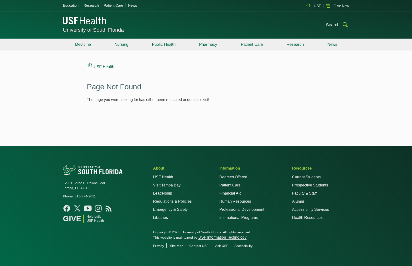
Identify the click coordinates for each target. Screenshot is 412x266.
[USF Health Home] (84, 21)
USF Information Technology (222, 237)
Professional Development (241, 209)
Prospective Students (310, 185)
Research (91, 5)
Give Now (341, 6)
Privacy (158, 246)
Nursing (121, 44)
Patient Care (113, 5)
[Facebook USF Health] (67, 208)
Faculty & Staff (304, 193)
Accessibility (243, 246)
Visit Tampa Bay (166, 185)
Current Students (306, 177)
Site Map (176, 246)
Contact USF (199, 246)
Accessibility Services (310, 209)
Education (70, 5)
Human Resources (235, 201)
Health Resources (307, 218)
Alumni (298, 201)
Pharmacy (208, 44)
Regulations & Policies (172, 201)
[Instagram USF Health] (98, 208)
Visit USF (221, 246)
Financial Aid (230, 193)
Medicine (83, 44)
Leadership (162, 193)
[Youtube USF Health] (88, 208)
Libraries (160, 218)
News (132, 5)
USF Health (163, 177)
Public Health (163, 44)
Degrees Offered (233, 177)
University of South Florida (93, 30)
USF (317, 6)
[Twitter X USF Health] (77, 208)
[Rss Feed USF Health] (109, 208)
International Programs (238, 218)
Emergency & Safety (170, 209)
